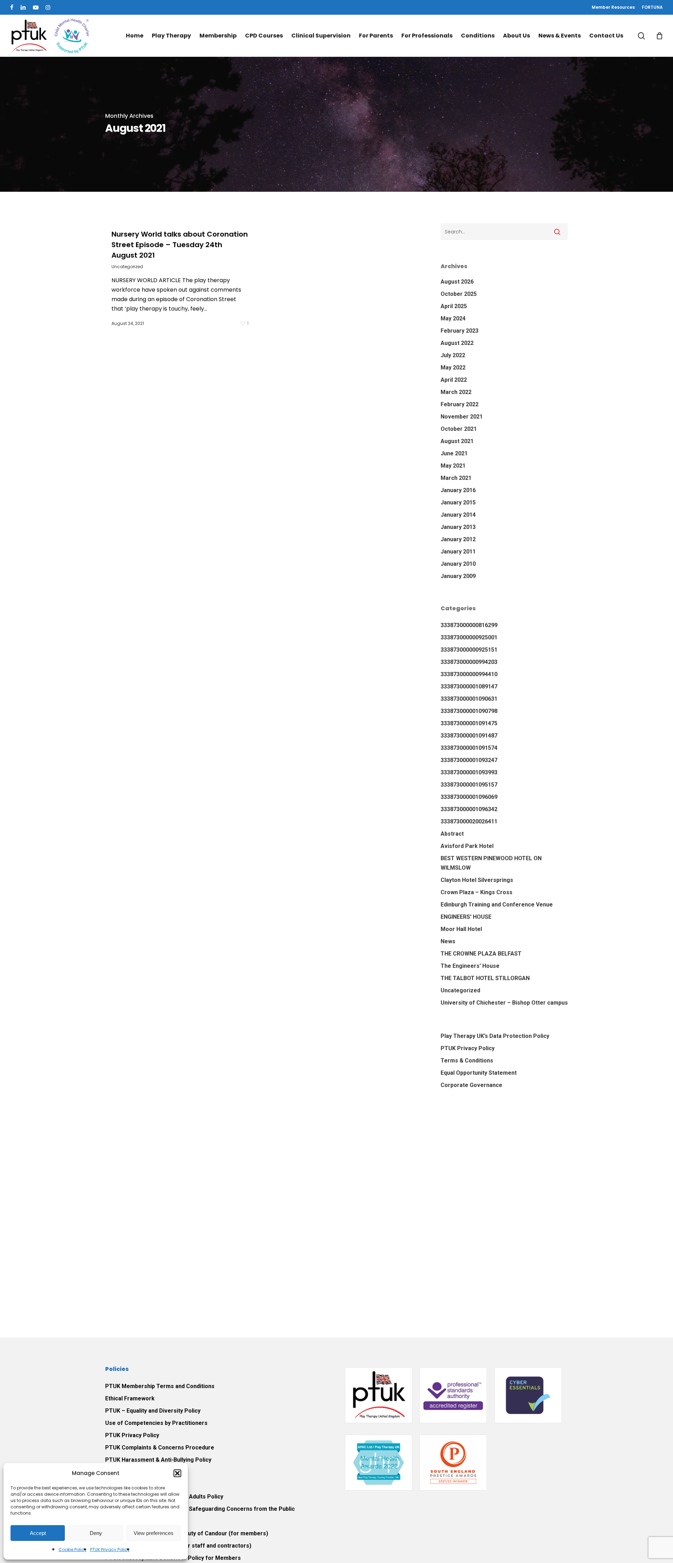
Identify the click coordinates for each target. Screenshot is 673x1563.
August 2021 (457, 441)
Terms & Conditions (467, 1060)
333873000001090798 (469, 711)
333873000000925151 (469, 649)
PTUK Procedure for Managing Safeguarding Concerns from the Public (200, 1509)
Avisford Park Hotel (467, 846)
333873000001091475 (469, 723)
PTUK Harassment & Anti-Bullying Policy (158, 1459)
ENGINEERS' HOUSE (466, 916)
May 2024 (453, 318)
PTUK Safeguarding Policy (140, 1484)
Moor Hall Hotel (461, 929)
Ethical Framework (130, 1398)
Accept (38, 1533)
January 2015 (458, 502)
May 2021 (453, 465)
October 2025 (459, 294)
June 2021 (454, 453)
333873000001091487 (469, 735)
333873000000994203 (469, 662)
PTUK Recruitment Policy (138, 1472)
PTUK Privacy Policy (110, 1549)
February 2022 (459, 404)
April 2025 (454, 306)
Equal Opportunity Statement (479, 1072)
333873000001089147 (469, 686)
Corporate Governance (471, 1085)
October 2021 (459, 429)
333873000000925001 (469, 637)
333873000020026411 (469, 821)
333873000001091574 (469, 748)
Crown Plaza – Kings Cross (476, 892)
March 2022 (456, 392)
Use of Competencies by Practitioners (156, 1423)
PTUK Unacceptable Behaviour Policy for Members (173, 1558)
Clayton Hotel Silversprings (477, 880)
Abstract (452, 833)
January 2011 (458, 551)
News (448, 941)
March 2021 (456, 478)
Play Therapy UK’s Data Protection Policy (495, 1036)
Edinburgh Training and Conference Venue (497, 904)
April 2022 (454, 379)
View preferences (154, 1533)
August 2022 (457, 343)
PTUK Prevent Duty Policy (139, 1521)
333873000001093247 (469, 760)
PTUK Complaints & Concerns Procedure (159, 1447)
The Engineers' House (470, 966)
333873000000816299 (469, 625)
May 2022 (453, 367)
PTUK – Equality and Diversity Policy (152, 1410)
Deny (96, 1533)
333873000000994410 (469, 674)
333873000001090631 (469, 698)
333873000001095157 (469, 784)
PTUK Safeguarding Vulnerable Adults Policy (164, 1496)
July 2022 (453, 355)
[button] (177, 1473)
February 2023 (459, 330)
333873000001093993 (469, 772)
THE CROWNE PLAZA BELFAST (481, 953)
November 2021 (462, 416)
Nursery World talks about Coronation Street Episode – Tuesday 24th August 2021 (179, 244)
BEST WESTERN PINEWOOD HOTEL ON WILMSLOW (491, 863)
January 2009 (458, 576)
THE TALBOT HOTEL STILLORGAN (485, 978)
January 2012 (458, 539)
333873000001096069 (469, 797)
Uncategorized (127, 267)
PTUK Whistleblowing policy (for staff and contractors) (178, 1545)
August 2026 (457, 281)
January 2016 (458, 490)
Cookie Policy (73, 1549)
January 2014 (458, 514)
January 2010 (458, 563)
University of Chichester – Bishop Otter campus (504, 1002)
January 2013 (458, 527)
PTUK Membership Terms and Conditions (160, 1386)
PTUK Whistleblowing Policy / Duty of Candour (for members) (186, 1533)
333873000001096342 (469, 809)
